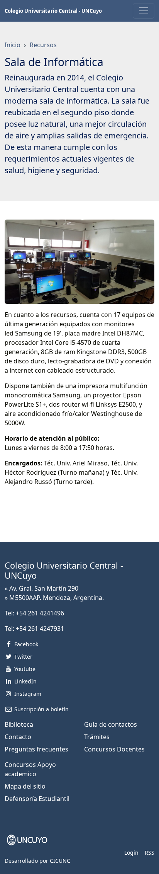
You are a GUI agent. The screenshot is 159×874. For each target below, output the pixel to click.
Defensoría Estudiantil (37, 798)
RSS (149, 852)
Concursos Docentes (114, 749)
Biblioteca (19, 724)
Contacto (18, 737)
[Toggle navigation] (143, 11)
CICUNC (60, 860)
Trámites (97, 737)
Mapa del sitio (25, 786)
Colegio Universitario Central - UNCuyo (53, 10)
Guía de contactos (110, 724)
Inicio (12, 45)
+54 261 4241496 (40, 613)
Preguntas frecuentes (36, 749)
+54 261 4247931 (40, 628)
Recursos (43, 45)
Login (131, 852)
